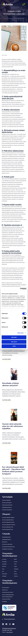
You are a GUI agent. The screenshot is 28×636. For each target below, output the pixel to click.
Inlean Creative (9, 632)
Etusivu (5, 18)
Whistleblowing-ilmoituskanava (9, 628)
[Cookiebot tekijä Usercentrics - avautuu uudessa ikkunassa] (20, 289)
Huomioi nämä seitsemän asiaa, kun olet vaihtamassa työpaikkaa (12, 426)
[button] (23, 4)
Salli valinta (14, 341)
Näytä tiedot (20, 332)
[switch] (24, 318)
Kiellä (14, 346)
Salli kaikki (14, 337)
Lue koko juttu (6, 359)
